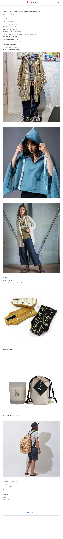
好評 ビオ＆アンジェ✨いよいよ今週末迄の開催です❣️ (22, 11)
